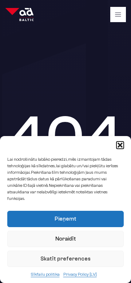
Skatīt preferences (65, 259)
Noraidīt (65, 239)
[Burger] (118, 14)
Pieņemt (65, 219)
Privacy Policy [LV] (80, 274)
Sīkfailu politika (45, 274)
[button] (120, 145)
